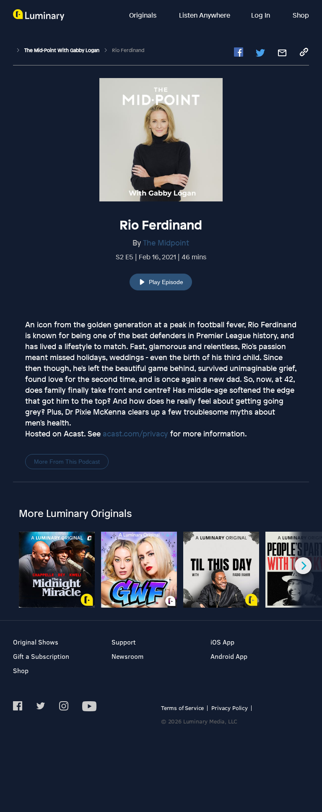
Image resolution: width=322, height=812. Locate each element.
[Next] (303, 565)
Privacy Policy (229, 708)
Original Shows (35, 641)
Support (124, 641)
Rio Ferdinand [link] (128, 50)
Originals (143, 15)
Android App (228, 656)
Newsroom (127, 656)
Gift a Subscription (41, 656)
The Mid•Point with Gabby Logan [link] (62, 50)
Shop (301, 15)
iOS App (222, 641)
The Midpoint (166, 243)
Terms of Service (182, 708)
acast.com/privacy (135, 433)
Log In (261, 15)
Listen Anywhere (204, 15)
